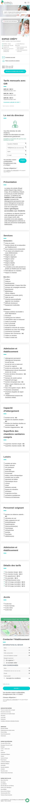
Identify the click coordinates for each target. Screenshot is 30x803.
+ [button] (2, 623)
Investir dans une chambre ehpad (8, 713)
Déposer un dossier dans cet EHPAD (15, 71)
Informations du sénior (13, 645)
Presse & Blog (4, 732)
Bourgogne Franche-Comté (6, 745)
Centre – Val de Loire (5, 748)
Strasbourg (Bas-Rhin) (5, 793)
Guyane (2, 756)
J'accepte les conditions (13, 678)
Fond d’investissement (5, 734)
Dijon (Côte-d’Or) (4, 780)
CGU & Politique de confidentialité (16, 799)
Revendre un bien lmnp (6, 711)
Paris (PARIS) (3, 789)
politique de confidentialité (12, 170)
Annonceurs (3, 735)
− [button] (2, 625)
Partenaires (3, 719)
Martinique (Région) (5, 763)
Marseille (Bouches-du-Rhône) (7, 785)
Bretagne (3, 747)
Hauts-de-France (4, 758)
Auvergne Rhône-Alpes (6, 743)
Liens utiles (3, 717)
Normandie (3, 765)
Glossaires (3, 715)
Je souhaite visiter (11, 663)
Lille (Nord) (3, 782)
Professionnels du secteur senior (7, 730)
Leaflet (15, 635)
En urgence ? (10, 660)
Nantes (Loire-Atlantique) (6, 787)
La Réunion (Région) (5, 761)
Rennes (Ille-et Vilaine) (5, 791)
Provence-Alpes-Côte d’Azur (7, 772)
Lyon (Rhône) (4, 783)
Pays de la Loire (4, 770)
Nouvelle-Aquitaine (5, 767)
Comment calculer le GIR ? (12, 102)
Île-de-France (3, 759)
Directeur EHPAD (4, 728)
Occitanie (3, 769)
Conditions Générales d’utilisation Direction (10, 721)
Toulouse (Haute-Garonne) (6, 794)
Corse (2, 750)
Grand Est (3, 752)
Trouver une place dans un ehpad (8, 710)
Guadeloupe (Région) (5, 754)
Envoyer (23, 160)
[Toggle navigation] (28, 2)
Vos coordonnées (10, 665)
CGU (8, 684)
